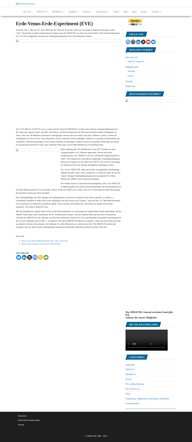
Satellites (73, 12)
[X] (29, 257)
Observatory (102, 12)
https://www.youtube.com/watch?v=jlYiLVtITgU (41, 244)
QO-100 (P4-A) (133, 389)
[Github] (133, 42)
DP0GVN (42, 12)
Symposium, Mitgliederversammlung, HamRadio (147, 398)
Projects (86, 12)
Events (129, 379)
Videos (116, 12)
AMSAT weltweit (136, 61)
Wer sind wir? (132, 57)
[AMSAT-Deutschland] (17, 12)
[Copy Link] (40, 257)
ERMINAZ (57, 12)
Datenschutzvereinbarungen (29, 420)
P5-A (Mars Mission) (135, 384)
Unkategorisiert (132, 403)
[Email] (46, 257)
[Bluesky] (18, 257)
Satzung (131, 71)
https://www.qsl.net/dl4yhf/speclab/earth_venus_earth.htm (44, 241)
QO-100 (27, 12)
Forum (144, 12)
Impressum (130, 86)
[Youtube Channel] (148, 42)
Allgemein (130, 365)
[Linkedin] (24, 257)
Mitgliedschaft (132, 67)
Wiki (126, 12)
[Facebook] (35, 257)
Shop (134, 12)
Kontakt (129, 81)
